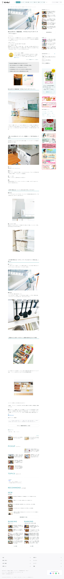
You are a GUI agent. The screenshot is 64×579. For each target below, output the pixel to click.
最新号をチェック (49, 91)
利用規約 (11, 570)
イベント (43, 116)
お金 (3, 557)
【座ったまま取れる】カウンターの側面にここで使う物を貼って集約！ (21, 65)
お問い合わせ (4, 570)
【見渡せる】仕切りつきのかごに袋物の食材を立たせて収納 (19, 71)
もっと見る (15, 546)
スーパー (31, 2)
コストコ (53, 114)
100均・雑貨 (27, 2)
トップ (41, 2)
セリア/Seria (44, 111)
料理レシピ (35, 2)
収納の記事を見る (49, 32)
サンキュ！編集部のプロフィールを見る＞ (32, 59)
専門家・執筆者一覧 (10, 572)
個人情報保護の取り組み (9, 573)
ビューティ (22, 2)
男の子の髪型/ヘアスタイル (46, 113)
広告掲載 (8, 570)
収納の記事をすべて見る (23, 517)
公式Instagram (17, 57)
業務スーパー (49, 114)
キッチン (18, 431)
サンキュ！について (4, 572)
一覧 (54, 53)
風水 (52, 113)
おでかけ (53, 116)
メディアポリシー (16, 570)
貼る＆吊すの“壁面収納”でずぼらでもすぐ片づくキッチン (19, 63)
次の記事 (37, 435)
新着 (44, 2)
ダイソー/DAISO (50, 111)
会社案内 (3, 573)
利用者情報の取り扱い (22, 570)
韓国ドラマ (44, 114)
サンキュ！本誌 (48, 116)
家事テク (34, 557)
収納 (16, 6)
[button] (14, 2)
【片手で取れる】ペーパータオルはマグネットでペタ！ (18, 67)
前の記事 (10, 435)
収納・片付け (18, 2)
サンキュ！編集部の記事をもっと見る (23, 425)
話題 (38, 2)
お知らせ (27, 570)
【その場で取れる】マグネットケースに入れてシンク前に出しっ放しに (21, 69)
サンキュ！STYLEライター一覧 (18, 572)
